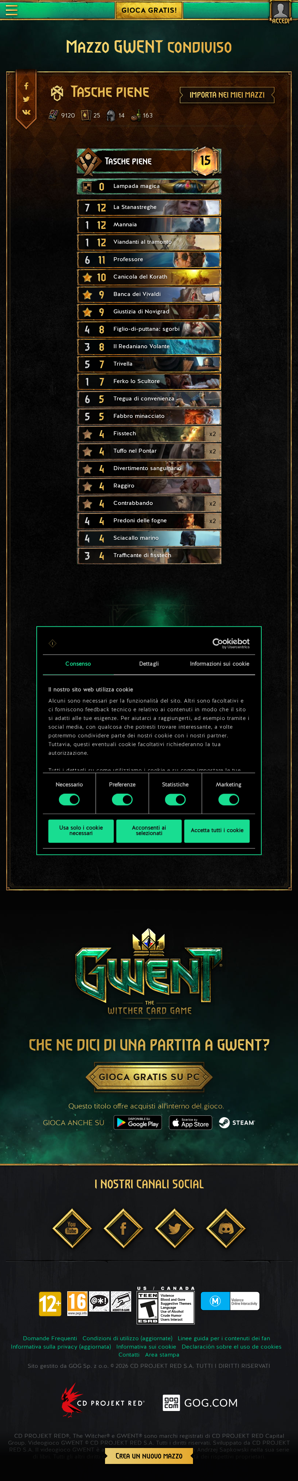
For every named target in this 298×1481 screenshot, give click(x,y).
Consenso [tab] (78, 664)
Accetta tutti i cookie (217, 831)
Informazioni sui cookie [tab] (219, 664)
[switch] (122, 800)
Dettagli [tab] (149, 664)
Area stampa (162, 1355)
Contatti (129, 1355)
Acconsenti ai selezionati (149, 831)
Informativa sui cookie (146, 1347)
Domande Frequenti (50, 1339)
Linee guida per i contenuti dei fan (224, 1339)
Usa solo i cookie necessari (81, 831)
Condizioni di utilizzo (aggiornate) (127, 1339)
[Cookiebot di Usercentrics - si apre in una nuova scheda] (218, 643)
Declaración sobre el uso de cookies (232, 1347)
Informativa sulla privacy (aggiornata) (61, 1347)
